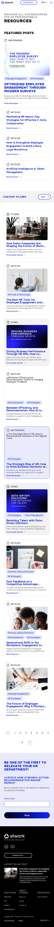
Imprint (20, 920)
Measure (7, 897)
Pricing (21, 901)
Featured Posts (42, 897)
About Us (22, 897)
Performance (9, 909)
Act (5, 901)
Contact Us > (28, 3)
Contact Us (23, 905)
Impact (6, 905)
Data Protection (9, 920)
